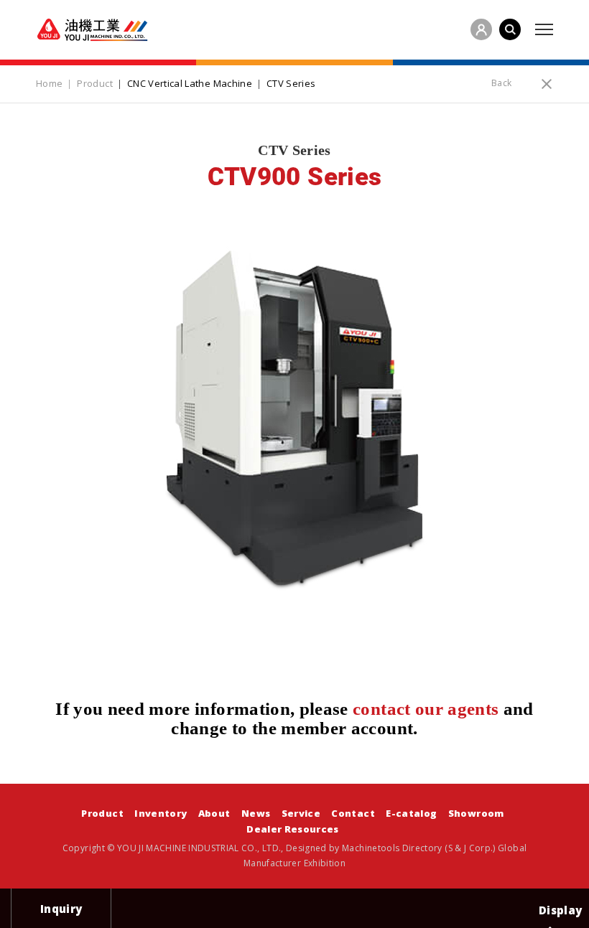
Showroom (476, 813)
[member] (481, 29)
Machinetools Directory (392, 848)
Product (102, 813)
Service (301, 813)
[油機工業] (92, 30)
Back (501, 83)
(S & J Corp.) (469, 848)
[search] (510, 29)
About (214, 813)
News (255, 813)
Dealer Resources (292, 828)
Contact (352, 813)
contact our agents (426, 708)
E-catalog (411, 813)
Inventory (160, 813)
